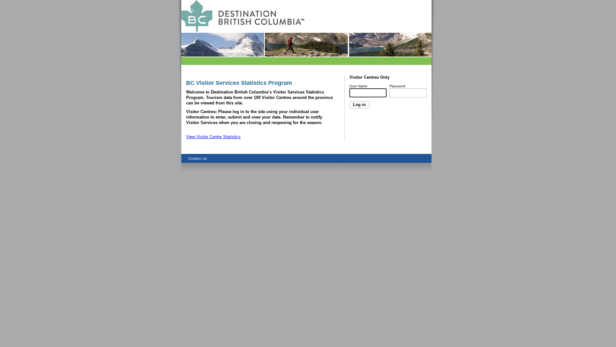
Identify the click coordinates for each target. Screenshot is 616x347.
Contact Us (197, 158)
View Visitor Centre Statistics (213, 136)
